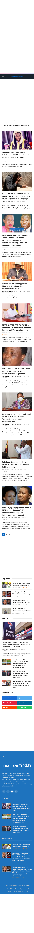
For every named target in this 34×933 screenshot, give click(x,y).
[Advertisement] (17, 17)
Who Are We (27, 888)
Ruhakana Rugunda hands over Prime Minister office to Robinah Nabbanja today (15, 464)
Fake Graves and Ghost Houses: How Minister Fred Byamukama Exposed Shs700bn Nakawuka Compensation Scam (20, 663)
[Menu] (3, 77)
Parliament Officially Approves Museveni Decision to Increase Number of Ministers (15, 286)
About (9, 891)
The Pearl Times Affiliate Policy (20, 891)
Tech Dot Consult (25, 885)
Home (3, 120)
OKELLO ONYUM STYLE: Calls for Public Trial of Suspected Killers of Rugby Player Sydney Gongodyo (16, 196)
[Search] (31, 77)
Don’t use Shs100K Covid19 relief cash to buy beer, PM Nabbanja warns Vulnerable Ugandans (16, 371)
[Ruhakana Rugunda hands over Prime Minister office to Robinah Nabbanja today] (17, 449)
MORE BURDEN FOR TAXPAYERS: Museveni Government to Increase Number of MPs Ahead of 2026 (16, 327)
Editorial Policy (9, 888)
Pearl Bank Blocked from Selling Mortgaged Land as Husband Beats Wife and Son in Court (16, 644)
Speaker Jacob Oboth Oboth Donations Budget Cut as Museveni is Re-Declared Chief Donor (16, 154)
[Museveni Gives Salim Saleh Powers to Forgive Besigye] (6, 585)
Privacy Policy (18, 888)
